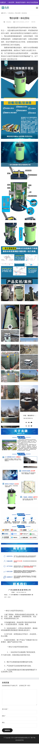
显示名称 (5, 709)
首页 (4, 13)
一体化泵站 (10, 13)
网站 (3, 722)
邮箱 (4, 716)
